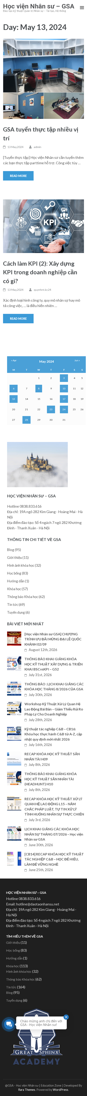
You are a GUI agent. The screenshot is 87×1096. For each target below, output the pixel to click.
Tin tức (12, 604)
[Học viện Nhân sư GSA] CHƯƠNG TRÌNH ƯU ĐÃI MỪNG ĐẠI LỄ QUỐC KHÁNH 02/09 (53, 639)
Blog (10, 550)
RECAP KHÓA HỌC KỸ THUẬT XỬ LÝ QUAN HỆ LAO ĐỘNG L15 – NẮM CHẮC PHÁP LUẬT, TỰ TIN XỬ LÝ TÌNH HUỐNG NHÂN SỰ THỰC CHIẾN (54, 806)
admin (37, 147)
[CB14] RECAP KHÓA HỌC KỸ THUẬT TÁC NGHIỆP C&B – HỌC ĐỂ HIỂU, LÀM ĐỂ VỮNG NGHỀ (54, 859)
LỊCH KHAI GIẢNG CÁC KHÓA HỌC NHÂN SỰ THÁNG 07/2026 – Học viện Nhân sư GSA (53, 834)
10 (64, 388)
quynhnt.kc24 (42, 289)
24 (64, 409)
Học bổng (14, 573)
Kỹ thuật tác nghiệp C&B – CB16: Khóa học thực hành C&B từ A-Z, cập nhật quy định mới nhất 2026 (53, 734)
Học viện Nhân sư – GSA (38, 6)
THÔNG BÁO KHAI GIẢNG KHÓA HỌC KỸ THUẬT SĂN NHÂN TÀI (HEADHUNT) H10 (50, 779)
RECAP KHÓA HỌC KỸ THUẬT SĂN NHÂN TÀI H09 (52, 756)
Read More (18, 176)
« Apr (14, 360)
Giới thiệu (14, 557)
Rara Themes (26, 1089)
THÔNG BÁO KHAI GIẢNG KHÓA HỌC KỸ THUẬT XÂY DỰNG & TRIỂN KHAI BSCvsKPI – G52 (53, 664)
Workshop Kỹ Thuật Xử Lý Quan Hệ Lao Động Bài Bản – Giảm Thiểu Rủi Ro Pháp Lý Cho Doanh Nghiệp (53, 709)
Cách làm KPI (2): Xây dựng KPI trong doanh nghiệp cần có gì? (40, 272)
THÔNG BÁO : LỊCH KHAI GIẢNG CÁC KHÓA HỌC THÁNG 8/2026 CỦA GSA (54, 686)
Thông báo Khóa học (22, 597)
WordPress (60, 1089)
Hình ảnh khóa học (20, 565)
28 (26, 419)
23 (51, 409)
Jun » (77, 360)
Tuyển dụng (16, 612)
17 (64, 398)
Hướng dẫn (15, 581)
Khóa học (14, 589)
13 (13, 398)
